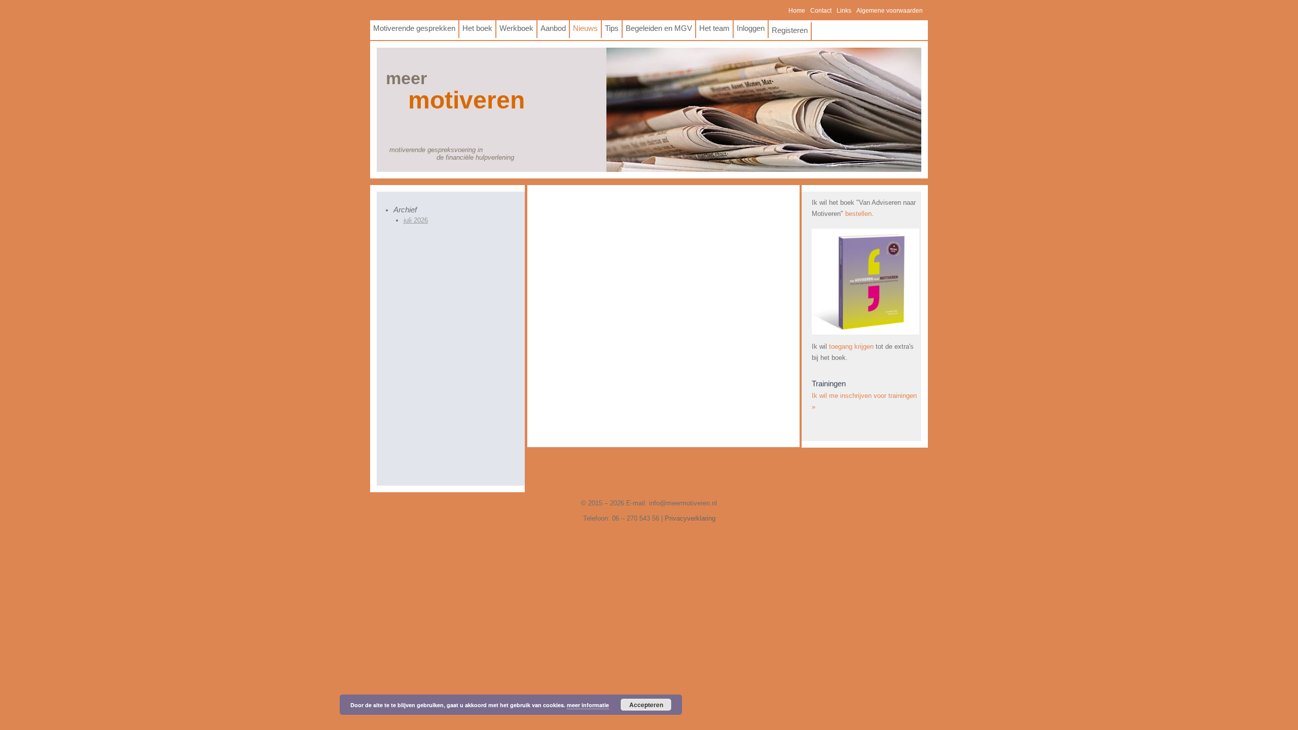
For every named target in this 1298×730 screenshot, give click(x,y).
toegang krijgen (851, 346)
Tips (612, 28)
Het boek (477, 28)
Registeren (790, 30)
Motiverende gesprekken (414, 28)
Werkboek (516, 28)
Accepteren (646, 704)
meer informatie (588, 705)
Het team (714, 28)
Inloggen (751, 28)
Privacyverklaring (690, 518)
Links (844, 10)
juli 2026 (416, 220)
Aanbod (553, 28)
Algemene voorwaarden (889, 10)
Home (796, 10)
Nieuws (585, 28)
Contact (821, 10)
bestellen (858, 213)
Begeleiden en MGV (659, 28)
